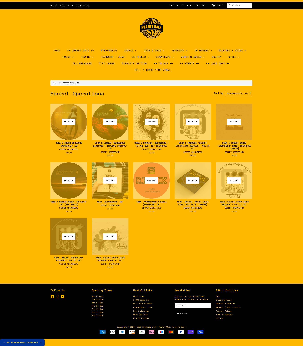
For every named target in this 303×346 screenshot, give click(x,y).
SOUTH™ (216, 57)
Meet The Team (140, 314)
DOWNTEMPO (164, 57)
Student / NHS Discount (228, 307)
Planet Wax (164, 326)
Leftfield (139, 57)
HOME (57, 50)
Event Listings (141, 311)
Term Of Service (224, 314)
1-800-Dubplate (141, 300)
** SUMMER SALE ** (80, 50)
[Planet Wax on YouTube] (62, 297)
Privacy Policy (223, 311)
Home (55, 83)
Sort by (218, 93)
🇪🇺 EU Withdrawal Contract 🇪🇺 (22, 342)
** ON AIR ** (163, 63)
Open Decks (138, 296)
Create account (196, 5)
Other (233, 57)
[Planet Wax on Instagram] (57, 297)
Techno (86, 57)
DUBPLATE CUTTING (134, 63)
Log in (174, 5)
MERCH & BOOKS (192, 57)
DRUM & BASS (153, 50)
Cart (220, 5)
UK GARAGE (202, 50)
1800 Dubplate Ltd (146, 326)
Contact (220, 318)
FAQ (217, 296)
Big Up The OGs (141, 318)
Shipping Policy (224, 300)
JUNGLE (129, 50)
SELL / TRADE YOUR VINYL (153, 70)
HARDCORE (179, 50)
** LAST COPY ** (218, 63)
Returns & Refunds (225, 303)
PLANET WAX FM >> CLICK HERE (69, 5)
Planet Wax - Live (142, 307)
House (67, 57)
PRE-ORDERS (109, 50)
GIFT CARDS (106, 63)
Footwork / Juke (113, 57)
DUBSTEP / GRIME (231, 50)
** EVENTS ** (189, 63)
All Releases (82, 63)
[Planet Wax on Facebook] (52, 297)
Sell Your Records (142, 303)
